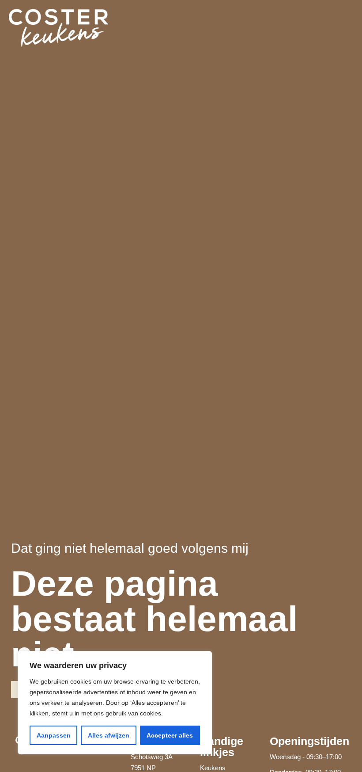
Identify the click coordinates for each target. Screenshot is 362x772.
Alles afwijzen (108, 735)
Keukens (213, 768)
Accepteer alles (170, 735)
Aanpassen (54, 735)
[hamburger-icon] (343, 28)
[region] (115, 702)
